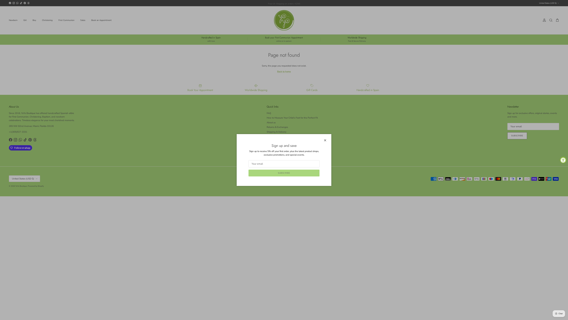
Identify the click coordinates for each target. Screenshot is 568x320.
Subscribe (284, 173)
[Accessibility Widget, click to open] (563, 160)
